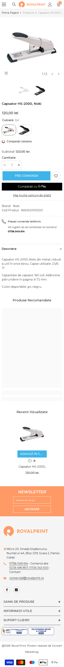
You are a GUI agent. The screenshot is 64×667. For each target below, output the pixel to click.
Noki (16, 206)
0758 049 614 (18, 563)
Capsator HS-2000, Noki (32, 467)
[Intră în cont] (50, 4)
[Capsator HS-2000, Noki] (32, 434)
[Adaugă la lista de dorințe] (56, 176)
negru (34, 460)
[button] (52, 74)
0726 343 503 (39, 567)
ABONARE (32, 509)
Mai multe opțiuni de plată (32, 195)
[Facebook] (7, 589)
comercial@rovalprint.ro (26, 578)
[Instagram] (16, 589)
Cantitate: (9, 157)
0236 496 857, (19, 567)
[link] (32, 392)
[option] (32, 47)
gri (30, 460)
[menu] (4, 4)
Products (28, 12)
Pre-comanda (26, 175)
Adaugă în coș (32, 454)
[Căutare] (14, 4)
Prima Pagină (10, 12)
